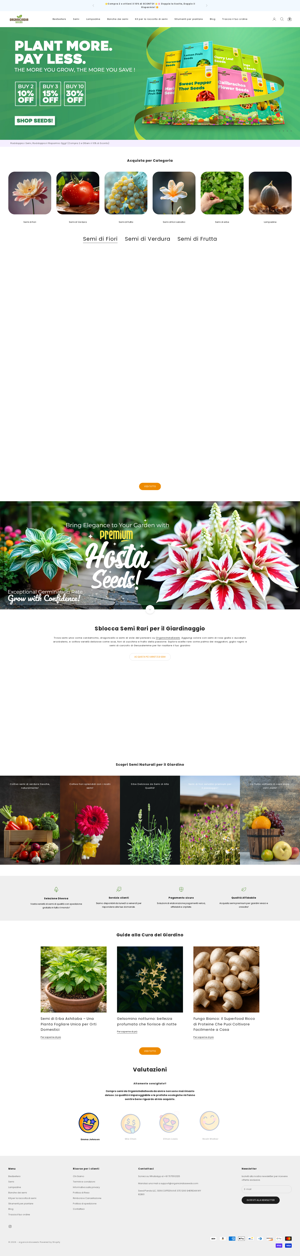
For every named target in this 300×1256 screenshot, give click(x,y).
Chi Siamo (78, 1176)
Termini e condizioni (84, 1181)
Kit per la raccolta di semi (151, 19)
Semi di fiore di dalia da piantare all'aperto (257, 443)
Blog (212, 19)
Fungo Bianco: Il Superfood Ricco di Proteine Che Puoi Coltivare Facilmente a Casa (224, 1024)
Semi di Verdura (147, 239)
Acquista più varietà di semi (149, 656)
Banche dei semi (117, 19)
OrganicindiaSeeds (114, 325)
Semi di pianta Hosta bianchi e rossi (185, 443)
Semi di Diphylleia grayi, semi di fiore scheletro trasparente (42, 443)
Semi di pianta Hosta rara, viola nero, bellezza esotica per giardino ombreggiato (257, 330)
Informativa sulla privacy (86, 1187)
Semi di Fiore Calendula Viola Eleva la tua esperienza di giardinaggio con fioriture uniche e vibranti (114, 330)
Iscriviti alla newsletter (261, 1200)
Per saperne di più (51, 1037)
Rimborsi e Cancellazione (87, 1198)
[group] (150, 83)
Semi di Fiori (100, 239)
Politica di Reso (81, 1192)
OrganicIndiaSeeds (168, 637)
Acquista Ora (197, 747)
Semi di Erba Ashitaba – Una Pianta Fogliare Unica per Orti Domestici (69, 1024)
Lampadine (93, 19)
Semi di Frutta (197, 239)
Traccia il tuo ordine (234, 19)
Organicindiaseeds (43, 325)
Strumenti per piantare (188, 19)
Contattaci (79, 1209)
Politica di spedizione (84, 1203)
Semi (76, 19)
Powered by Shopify (50, 1242)
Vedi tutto (150, 486)
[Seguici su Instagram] (10, 1226)
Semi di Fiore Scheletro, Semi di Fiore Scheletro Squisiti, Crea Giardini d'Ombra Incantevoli (185, 330)
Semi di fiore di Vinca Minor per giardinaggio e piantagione (114, 443)
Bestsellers (59, 19)
